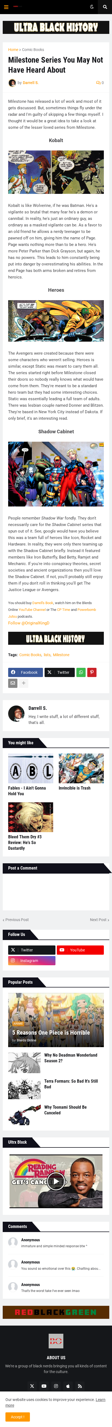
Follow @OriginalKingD (28, 623)
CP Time (63, 610)
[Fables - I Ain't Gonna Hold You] (30, 768)
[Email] (12, 683)
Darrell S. (38, 708)
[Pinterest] (92, 672)
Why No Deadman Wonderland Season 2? (70, 1058)
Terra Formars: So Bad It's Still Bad (71, 1084)
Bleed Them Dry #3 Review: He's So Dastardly (25, 842)
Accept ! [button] (17, 1417)
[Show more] (23, 683)
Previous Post (17, 920)
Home (13, 50)
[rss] (80, 1386)
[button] (6, 7)
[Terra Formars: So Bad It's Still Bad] (24, 1089)
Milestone (61, 655)
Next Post (98, 920)
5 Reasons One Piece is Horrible (51, 1032)
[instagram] (56, 1386)
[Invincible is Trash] (81, 768)
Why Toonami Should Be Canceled (65, 1110)
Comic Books (33, 50)
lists (47, 655)
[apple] (68, 1386)
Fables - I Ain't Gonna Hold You (27, 790)
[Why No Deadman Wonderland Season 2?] (24, 1063)
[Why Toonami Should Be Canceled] (24, 1115)
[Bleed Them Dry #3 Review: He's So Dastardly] (30, 817)
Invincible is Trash (75, 788)
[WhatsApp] (81, 672)
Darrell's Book (42, 603)
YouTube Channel (32, 610)
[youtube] (44, 1386)
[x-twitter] (32, 1386)
